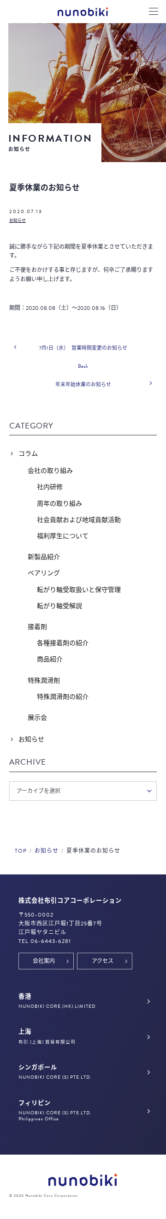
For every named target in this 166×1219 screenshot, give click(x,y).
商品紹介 (50, 659)
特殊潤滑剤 (44, 680)
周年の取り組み (59, 504)
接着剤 (37, 627)
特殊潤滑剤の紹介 (63, 697)
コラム (28, 454)
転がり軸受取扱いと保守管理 (79, 590)
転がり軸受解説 (59, 606)
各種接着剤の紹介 (63, 643)
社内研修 (50, 487)
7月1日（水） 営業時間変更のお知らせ (83, 348)
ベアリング (44, 573)
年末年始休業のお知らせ (83, 385)
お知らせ (17, 220)
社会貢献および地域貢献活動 (79, 520)
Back (83, 366)
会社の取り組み (50, 471)
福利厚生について (63, 536)
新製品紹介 (44, 557)
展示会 (37, 718)
